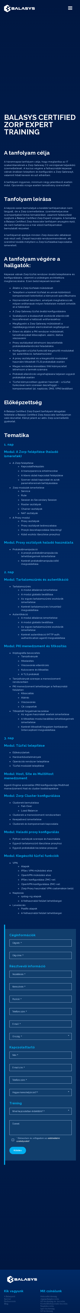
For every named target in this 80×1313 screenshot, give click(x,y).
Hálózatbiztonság (48, 1296)
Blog (6, 1304)
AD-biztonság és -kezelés (52, 1301)
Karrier (7, 1299)
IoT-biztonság (46, 1311)
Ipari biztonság (47, 1309)
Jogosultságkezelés (49, 1299)
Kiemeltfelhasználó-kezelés (53, 1304)
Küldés (18, 1150)
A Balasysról (9, 1296)
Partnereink (10, 1301)
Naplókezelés (47, 1306)
